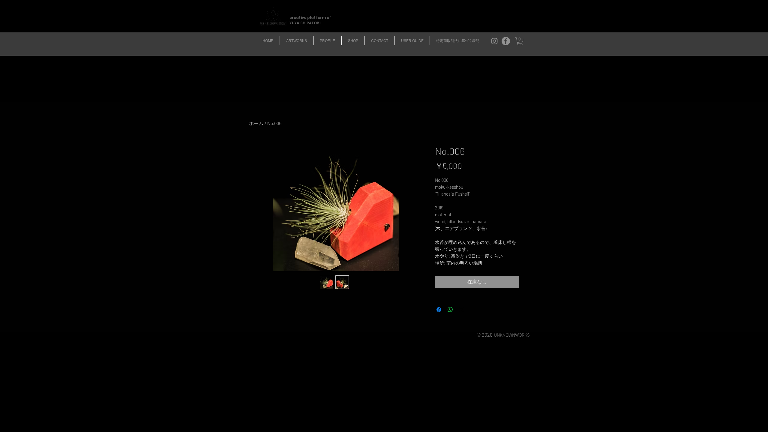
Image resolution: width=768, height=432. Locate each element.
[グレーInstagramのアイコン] (494, 41)
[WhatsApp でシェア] (450, 309)
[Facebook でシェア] (438, 309)
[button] (520, 41)
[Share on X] (461, 309)
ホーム (256, 123)
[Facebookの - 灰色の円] (506, 41)
